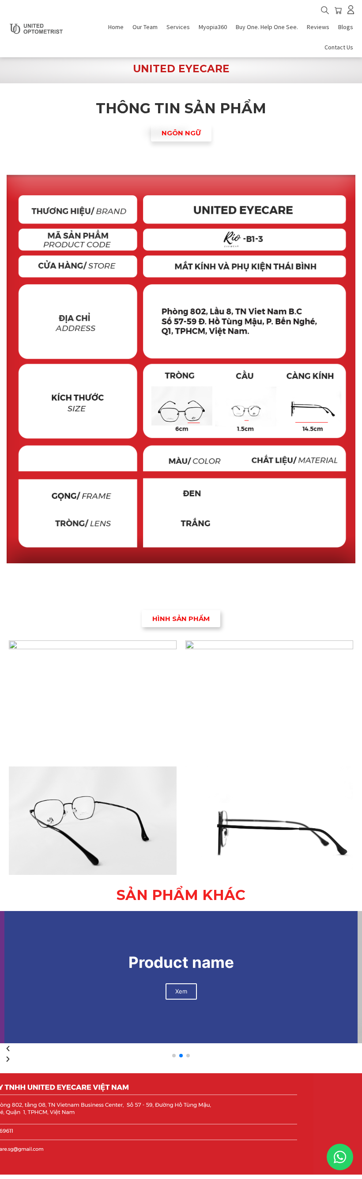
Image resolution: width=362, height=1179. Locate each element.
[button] (325, 11)
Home (116, 27)
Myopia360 (213, 27)
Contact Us (338, 47)
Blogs (345, 27)
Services (178, 27)
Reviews (318, 27)
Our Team (145, 27)
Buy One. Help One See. (267, 27)
